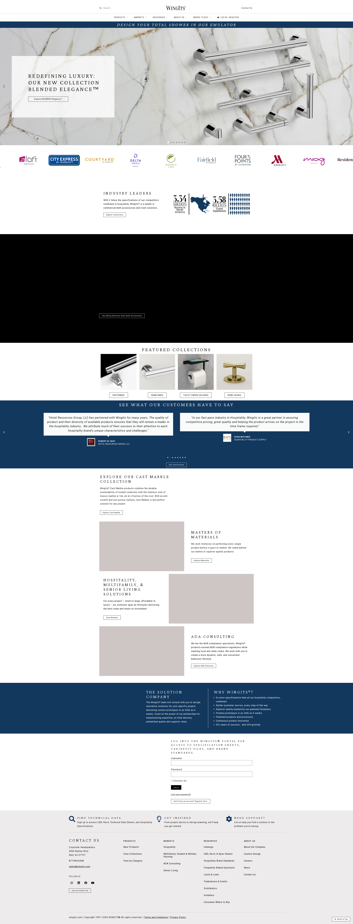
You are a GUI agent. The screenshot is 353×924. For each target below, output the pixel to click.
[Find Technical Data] (72, 819)
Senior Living (171, 870)
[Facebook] (86, 883)
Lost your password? (181, 794)
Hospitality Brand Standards (219, 860)
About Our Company (254, 847)
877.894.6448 (76, 860)
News (247, 867)
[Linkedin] (78, 883)
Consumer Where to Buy (217, 902)
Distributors (210, 888)
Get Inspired (178, 817)
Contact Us (246, 8)
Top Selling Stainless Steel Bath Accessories (122, 316)
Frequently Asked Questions (219, 867)
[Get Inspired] (159, 819)
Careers (248, 860)
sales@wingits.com (79, 866)
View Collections (132, 854)
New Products (131, 847)
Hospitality (170, 847)
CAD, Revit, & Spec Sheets (218, 854)
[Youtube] (93, 883)
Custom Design (252, 854)
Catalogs (208, 847)
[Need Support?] (229, 819)
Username (176, 758)
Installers (209, 895)
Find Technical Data (99, 817)
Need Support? (249, 817)
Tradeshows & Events (215, 881)
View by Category (133, 860)
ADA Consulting (172, 863)
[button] (4, 86)
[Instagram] (71, 883)
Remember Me (180, 781)
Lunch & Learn (211, 874)
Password (176, 769)
